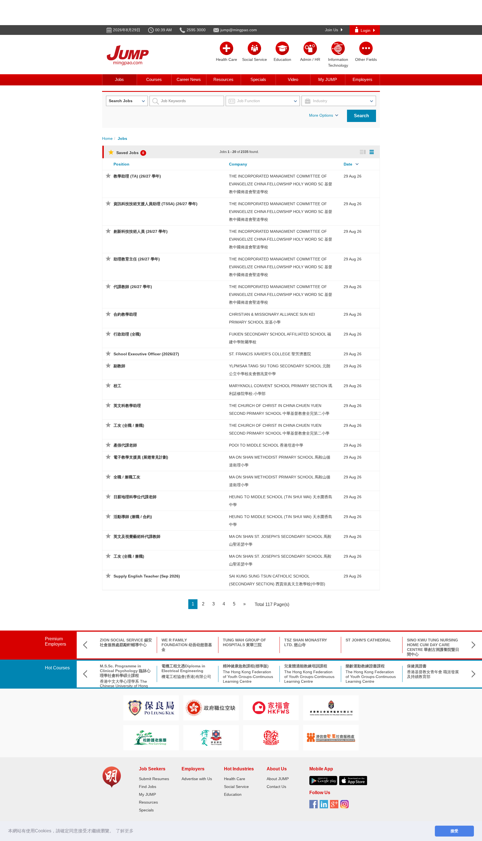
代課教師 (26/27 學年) (133, 286)
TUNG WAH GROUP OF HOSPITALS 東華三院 (244, 642)
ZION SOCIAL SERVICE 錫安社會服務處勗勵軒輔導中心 (126, 642)
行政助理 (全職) (127, 334)
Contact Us (276, 786)
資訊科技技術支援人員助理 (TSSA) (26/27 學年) (155, 204)
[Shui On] (271, 737)
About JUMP (278, 779)
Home (107, 138)
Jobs (119, 79)
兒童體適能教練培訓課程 (305, 666)
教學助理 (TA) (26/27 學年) (137, 176)
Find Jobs (147, 786)
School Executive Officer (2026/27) (146, 354)
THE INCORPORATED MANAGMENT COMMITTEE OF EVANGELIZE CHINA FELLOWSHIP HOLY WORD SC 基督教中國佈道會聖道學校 (280, 184)
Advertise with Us (197, 779)
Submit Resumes (154, 779)
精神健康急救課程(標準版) (246, 666)
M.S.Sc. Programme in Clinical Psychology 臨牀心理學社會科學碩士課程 (125, 671)
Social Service (236, 786)
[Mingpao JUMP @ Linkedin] (325, 806)
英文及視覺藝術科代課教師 (137, 536)
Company (238, 164)
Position (121, 164)
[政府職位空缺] (211, 707)
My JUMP (327, 79)
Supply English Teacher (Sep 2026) (147, 576)
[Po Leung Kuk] (151, 707)
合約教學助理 (125, 314)
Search (361, 115)
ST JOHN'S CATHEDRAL (368, 640)
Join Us (331, 30)
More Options (321, 115)
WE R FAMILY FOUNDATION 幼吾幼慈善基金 (187, 645)
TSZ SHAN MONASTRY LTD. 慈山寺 (305, 642)
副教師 (119, 366)
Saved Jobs (129, 152)
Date (348, 164)
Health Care (234, 779)
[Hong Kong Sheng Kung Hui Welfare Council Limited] (331, 707)
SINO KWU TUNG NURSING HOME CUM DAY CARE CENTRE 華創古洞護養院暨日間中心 (433, 647)
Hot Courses (57, 667)
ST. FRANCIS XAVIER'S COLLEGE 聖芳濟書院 (270, 354)
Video (293, 79)
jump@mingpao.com (238, 30)
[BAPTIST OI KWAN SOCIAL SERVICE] (330, 737)
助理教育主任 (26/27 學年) (137, 259)
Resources (223, 79)
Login (365, 30)
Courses (154, 79)
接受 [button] (454, 831)
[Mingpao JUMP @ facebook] (314, 806)
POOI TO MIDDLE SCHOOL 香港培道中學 (266, 445)
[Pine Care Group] (151, 737)
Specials (258, 79)
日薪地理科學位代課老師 (135, 497)
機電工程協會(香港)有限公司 (186, 676)
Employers (362, 79)
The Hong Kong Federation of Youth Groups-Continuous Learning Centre (248, 677)
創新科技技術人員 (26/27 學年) (141, 231)
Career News (189, 79)
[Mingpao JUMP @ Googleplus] (335, 806)
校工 (117, 386)
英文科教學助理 (127, 405)
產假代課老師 (125, 445)
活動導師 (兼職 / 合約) (133, 516)
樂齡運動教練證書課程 (365, 666)
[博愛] (211, 737)
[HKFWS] (271, 707)
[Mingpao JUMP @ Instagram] (345, 806)
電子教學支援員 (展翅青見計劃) (141, 457)
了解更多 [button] (125, 830)
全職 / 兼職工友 (127, 477)
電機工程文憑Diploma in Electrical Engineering (183, 668)
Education (233, 794)
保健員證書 (416, 666)
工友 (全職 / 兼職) (129, 425)
